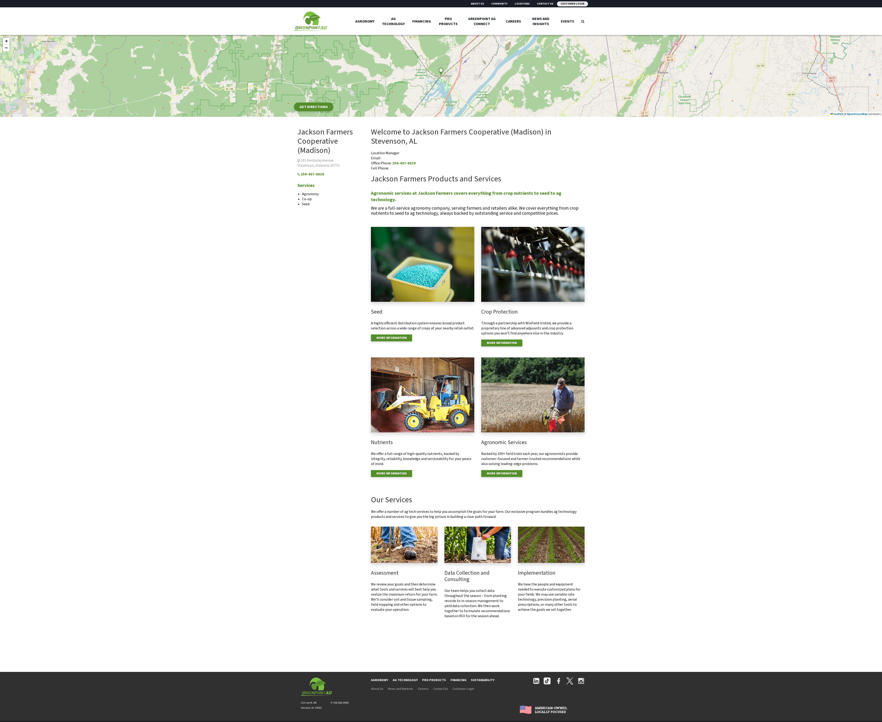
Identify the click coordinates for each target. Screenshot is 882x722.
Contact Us (545, 4)
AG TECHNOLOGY (405, 680)
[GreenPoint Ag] (323, 21)
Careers (513, 21)
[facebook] (558, 681)
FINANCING (458, 680)
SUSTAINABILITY (483, 680)
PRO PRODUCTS (434, 680)
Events (567, 21)
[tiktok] (547, 681)
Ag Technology (393, 21)
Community (499, 4)
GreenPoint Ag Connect (482, 21)
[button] (6, 41)
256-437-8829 (312, 174)
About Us (477, 4)
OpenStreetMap (857, 114)
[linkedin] (536, 681)
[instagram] (581, 681)
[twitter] (569, 681)
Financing (421, 21)
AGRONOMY (379, 680)
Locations (522, 4)
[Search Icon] (582, 21)
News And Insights (540, 21)
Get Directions (314, 106)
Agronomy (365, 21)
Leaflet (838, 114)
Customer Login (572, 4)
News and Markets (400, 689)
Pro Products (448, 21)
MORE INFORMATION (391, 337)
